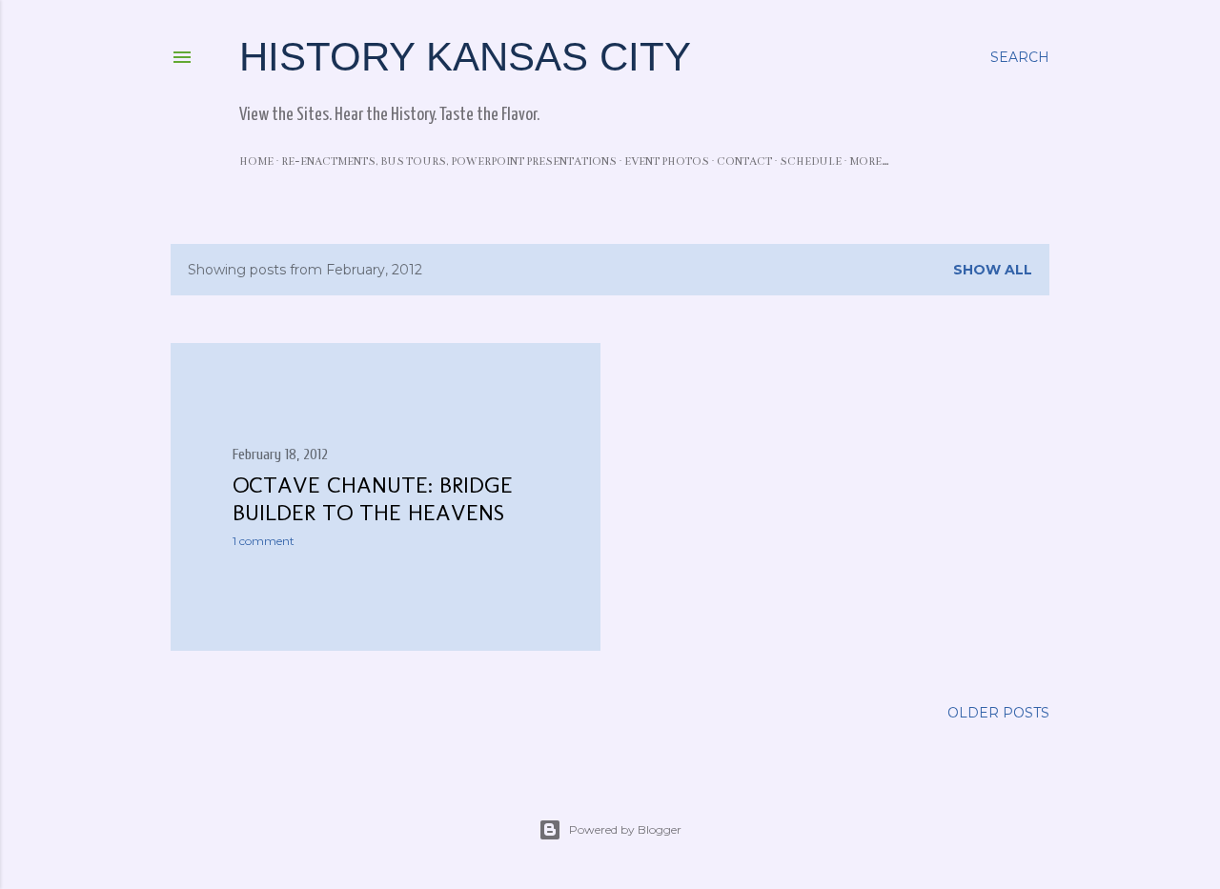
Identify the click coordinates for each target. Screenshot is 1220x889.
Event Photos (666, 161)
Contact (744, 161)
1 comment (264, 541)
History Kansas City (465, 56)
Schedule (811, 161)
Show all (992, 269)
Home (256, 161)
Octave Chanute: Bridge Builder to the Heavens (373, 498)
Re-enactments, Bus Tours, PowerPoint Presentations (449, 161)
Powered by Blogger (625, 829)
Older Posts (998, 712)
